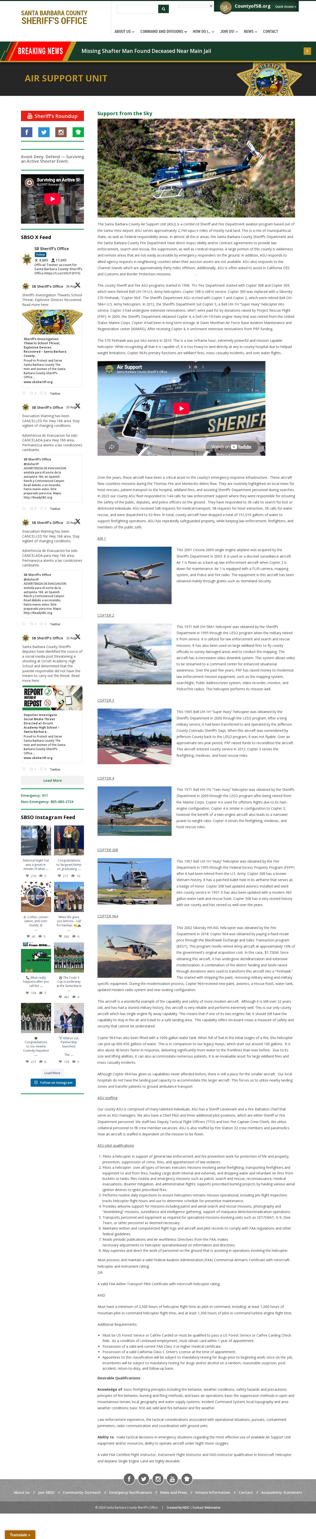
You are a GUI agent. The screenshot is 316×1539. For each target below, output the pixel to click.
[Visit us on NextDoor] (78, 132)
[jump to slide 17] (196, 312)
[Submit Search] (163, 9)
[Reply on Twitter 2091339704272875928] (25, 509)
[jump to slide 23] (196, 349)
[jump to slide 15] (196, 300)
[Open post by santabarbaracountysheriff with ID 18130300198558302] (69, 840)
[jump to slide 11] (196, 275)
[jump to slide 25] (196, 361)
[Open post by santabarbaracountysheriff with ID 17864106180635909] (36, 1018)
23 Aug (71, 407)
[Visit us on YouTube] (172, 1479)
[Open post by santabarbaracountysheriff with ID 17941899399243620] (69, 1018)
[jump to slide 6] (196, 244)
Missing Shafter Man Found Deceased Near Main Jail (146, 50)
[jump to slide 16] (196, 306)
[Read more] (307, 51)
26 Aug (71, 286)
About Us (22, 1492)
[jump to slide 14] (196, 293)
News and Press (173, 1492)
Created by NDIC (178, 1507)
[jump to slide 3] (196, 225)
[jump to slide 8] (196, 256)
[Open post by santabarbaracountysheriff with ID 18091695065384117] (36, 840)
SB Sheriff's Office (47, 286)
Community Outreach (82, 1492)
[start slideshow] (190, 368)
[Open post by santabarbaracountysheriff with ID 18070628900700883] (36, 957)
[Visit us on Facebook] (26, 132)
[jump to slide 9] (196, 263)
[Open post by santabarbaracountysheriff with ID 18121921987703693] (69, 897)
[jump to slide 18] (196, 318)
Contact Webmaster (207, 1507)
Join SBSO (46, 1492)
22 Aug (71, 638)
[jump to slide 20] (196, 330)
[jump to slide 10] (196, 269)
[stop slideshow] (202, 368)
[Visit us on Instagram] (61, 132)
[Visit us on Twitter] (44, 132)
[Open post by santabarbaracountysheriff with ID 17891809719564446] (36, 897)
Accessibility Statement (281, 1492)
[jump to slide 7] (196, 250)
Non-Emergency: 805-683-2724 (47, 801)
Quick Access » (285, 6)
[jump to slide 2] (196, 219)
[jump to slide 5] (196, 238)
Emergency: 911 (34, 795)
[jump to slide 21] (196, 337)
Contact (246, 1492)
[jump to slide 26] (196, 368)
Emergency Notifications (130, 1492)
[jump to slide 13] (196, 287)
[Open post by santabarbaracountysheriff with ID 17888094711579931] (69, 957)
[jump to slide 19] (196, 324)
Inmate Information (212, 1492)
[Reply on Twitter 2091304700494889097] (25, 769)
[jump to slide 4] (196, 232)
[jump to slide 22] (196, 343)
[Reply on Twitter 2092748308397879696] (25, 393)
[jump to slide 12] (196, 281)
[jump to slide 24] (196, 355)
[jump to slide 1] (196, 213)
